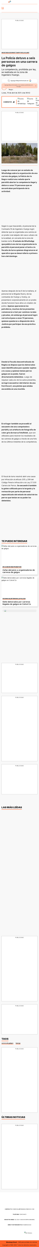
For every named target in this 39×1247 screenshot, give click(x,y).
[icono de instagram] (33, 2)
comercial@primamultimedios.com (19, 1209)
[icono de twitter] (29, 2)
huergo (18, 1043)
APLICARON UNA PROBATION (11, 567)
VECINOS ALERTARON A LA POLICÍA (14, 598)
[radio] (4, 2)
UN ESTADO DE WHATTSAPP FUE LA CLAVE (15, 52)
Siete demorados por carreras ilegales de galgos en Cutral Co (16, 603)
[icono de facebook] (25, 2)
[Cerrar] (35, 86)
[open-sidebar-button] (3, 8)
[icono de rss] (36, 2)
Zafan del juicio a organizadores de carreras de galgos (18, 571)
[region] (19, 34)
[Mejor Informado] (19, 8)
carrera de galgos (7, 1043)
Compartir (7, 102)
